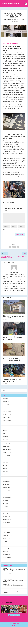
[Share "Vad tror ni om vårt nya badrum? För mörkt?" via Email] (15, 247)
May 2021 (5, 510)
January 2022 (6, 484)
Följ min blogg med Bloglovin (10, 43)
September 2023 (6, 420)
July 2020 (5, 541)
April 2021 (5, 513)
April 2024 (5, 398)
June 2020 (5, 545)
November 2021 (6, 490)
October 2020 (6, 532)
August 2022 (5, 462)
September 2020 (6, 535)
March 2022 (5, 478)
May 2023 (5, 433)
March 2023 (5, 439)
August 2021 (5, 500)
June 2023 (5, 430)
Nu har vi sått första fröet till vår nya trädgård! (13, 359)
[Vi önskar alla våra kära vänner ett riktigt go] (5, 609)
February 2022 (6, 481)
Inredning (12, 21)
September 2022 (6, 459)
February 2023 (6, 443)
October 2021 (6, 494)
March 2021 (5, 516)
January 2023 (6, 446)
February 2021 (6, 519)
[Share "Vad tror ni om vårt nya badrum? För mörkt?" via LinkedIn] (12, 247)
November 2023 (6, 414)
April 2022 (5, 474)
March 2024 (5, 401)
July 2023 (5, 427)
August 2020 (5, 538)
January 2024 (6, 408)
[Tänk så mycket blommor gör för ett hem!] (14, 370)
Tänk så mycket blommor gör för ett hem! (13, 380)
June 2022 (5, 468)
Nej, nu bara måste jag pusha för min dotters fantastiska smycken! (14, 570)
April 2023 (5, 436)
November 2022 (6, 452)
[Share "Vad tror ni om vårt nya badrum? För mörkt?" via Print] (18, 247)
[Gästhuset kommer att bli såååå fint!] (14, 307)
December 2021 (6, 487)
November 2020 (6, 529)
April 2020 (5, 551)
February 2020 (6, 557)
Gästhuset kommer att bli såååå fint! (13, 317)
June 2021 (5, 506)
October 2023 (6, 417)
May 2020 (5, 548)
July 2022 (5, 465)
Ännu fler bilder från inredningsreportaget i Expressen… (13, 581)
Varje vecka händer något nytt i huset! (13, 338)
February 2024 (6, 404)
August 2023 (5, 423)
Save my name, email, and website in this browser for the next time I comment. (13, 230)
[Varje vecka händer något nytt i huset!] (14, 328)
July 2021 (5, 503)
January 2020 (6, 560)
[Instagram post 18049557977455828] (22, 609)
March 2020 (5, 554)
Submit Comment (20, 234)
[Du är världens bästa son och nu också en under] (14, 609)
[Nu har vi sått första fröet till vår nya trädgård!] (14, 349)
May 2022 (5, 471)
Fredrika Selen (12, 19)
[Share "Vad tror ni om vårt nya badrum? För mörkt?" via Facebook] (10, 247)
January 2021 (6, 522)
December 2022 (6, 449)
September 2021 (6, 497)
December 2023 (6, 411)
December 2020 (6, 525)
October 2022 (6, 455)
